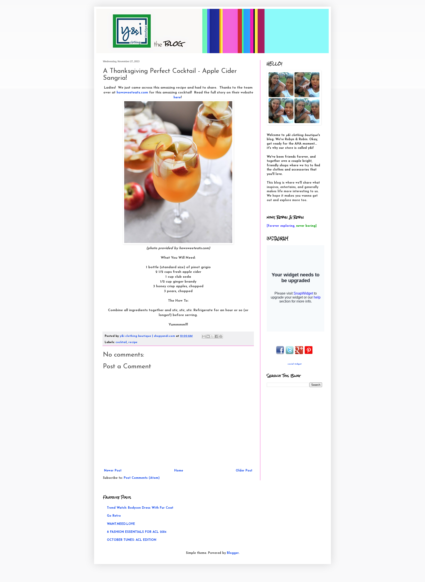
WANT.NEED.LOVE (121, 524)
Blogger (233, 553)
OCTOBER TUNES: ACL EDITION (131, 540)
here (177, 97)
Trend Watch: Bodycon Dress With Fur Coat (140, 508)
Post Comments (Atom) (142, 478)
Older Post (244, 470)
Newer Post (113, 470)
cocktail (121, 342)
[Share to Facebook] (216, 336)
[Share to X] (212, 336)
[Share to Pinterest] (220, 336)
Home (178, 470)
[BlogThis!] (208, 336)
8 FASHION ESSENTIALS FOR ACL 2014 (136, 532)
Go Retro (114, 516)
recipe (132, 342)
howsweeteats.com (132, 92)
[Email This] (204, 336)
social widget (294, 364)
